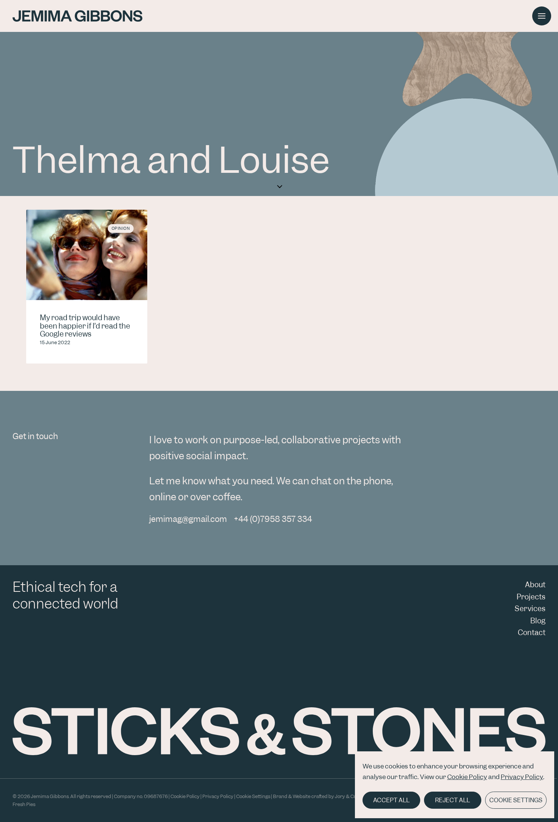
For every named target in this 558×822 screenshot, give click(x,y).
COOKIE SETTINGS (515, 800)
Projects (531, 597)
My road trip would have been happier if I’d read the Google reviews (85, 326)
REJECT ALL (452, 800)
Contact (531, 632)
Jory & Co (345, 796)
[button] (86, 255)
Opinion (121, 228)
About (535, 585)
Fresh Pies (24, 804)
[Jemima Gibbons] (77, 16)
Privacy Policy (522, 777)
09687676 (156, 796)
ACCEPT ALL (391, 800)
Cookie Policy (467, 777)
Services (530, 608)
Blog (537, 621)
